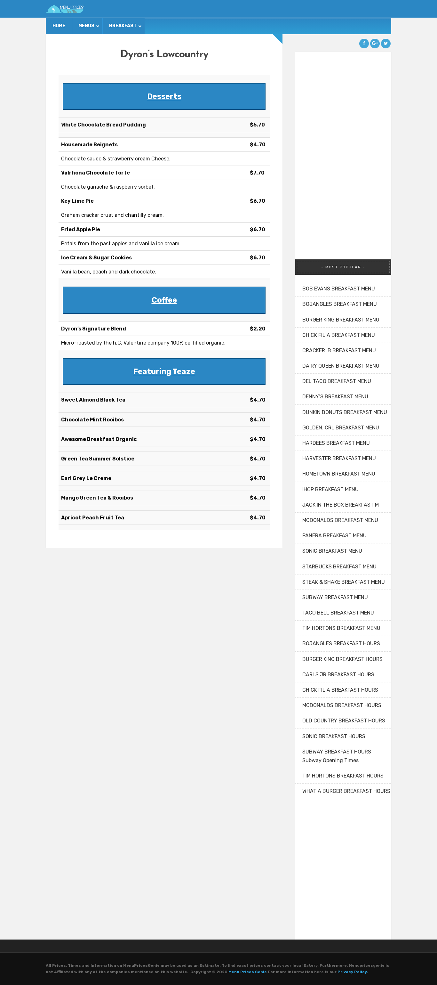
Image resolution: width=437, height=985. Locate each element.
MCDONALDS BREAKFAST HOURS (341, 705)
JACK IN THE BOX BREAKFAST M (340, 505)
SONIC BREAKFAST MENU (332, 551)
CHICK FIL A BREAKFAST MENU (338, 335)
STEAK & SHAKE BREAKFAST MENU (343, 582)
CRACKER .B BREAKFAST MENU (339, 350)
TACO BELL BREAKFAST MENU (338, 613)
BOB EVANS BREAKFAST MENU (338, 289)
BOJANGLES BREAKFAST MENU (339, 304)
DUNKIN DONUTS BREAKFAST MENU (344, 412)
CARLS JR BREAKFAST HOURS (338, 675)
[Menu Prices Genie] (65, 9)
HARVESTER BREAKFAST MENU (339, 458)
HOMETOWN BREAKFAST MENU (338, 474)
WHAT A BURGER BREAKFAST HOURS (346, 791)
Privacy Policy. (353, 972)
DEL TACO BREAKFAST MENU (336, 381)
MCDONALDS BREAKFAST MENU (340, 520)
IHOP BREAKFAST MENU (330, 489)
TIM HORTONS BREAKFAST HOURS (343, 776)
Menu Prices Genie (247, 972)
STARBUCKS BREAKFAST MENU (339, 567)
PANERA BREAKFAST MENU (334, 536)
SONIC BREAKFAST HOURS (333, 736)
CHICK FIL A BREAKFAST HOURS (340, 690)
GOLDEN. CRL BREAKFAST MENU (340, 428)
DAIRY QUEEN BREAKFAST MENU (340, 366)
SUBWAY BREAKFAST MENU (335, 597)
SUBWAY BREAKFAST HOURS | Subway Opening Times (338, 756)
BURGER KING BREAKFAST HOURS (342, 659)
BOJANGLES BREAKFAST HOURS (341, 643)
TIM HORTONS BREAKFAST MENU (341, 628)
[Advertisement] (343, 148)
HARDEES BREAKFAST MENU (336, 443)
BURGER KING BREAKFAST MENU (340, 320)
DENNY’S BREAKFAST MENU (335, 397)
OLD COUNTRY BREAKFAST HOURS (343, 721)
